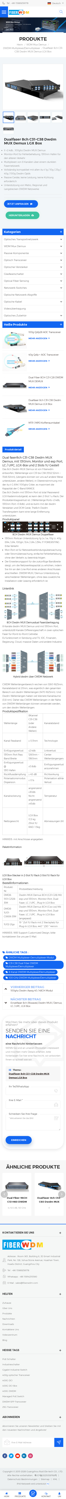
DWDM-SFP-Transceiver (14, 1401)
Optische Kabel (13, 301)
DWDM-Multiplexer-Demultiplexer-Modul (31, 957)
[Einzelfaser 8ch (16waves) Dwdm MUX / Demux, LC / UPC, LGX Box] (53, 1185)
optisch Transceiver (15, 260)
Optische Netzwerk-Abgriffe (20, 294)
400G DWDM (9, 1391)
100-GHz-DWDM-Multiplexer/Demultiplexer (32, 977)
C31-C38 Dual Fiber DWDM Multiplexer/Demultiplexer (22, 965)
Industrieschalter (11, 1364)
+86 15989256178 (20, 1270)
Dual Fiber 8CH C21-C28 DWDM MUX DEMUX (46, 379)
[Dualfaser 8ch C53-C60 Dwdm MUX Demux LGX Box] (21, 1185)
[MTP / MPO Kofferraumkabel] (14, 430)
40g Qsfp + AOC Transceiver (44, 354)
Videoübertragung (15, 308)
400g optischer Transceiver (16, 1375)
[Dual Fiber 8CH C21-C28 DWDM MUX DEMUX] (14, 385)
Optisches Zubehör (15, 315)
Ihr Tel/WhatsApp (19, 1086)
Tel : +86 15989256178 (17, 3)
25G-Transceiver (10, 1407)
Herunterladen (19, 215)
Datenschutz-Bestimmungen (22, 1479)
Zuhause (6, 1303)
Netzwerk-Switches (15, 287)
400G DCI (7, 1380)
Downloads (8, 1324)
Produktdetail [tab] (13, 449)
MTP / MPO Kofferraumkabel (44, 422)
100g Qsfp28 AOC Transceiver (45, 332)
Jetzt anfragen (18, 203)
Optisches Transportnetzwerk (21, 239)
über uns (7, 1308)
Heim (20, 44)
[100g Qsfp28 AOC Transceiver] (14, 339)
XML (55, 1479)
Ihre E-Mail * (16, 1100)
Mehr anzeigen (38, 338)
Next (61, 1194)
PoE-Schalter (9, 1359)
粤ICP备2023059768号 (45, 1475)
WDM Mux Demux (36, 44)
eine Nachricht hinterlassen (33, 1493)
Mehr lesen (21, 1214)
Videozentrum (9, 1334)
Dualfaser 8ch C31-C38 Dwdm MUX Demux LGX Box (45, 402)
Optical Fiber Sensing (16, 280)
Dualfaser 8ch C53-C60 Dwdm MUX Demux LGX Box (21, 1200)
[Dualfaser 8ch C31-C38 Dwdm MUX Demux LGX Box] (14, 407)
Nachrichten (8, 1319)
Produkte (7, 1313)
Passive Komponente (16, 253)
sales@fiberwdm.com (27, 1283)
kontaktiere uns (10, 1329)
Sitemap (45, 1479)
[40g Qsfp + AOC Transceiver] (14, 362)
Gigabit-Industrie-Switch (14, 1369)
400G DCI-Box (9, 1385)
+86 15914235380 (28, 1276)
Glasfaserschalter (14, 273)
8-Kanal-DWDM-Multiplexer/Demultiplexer (32, 972)
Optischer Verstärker (16, 267)
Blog (4, 1340)
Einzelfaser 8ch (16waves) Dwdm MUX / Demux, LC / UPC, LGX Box (53, 1200)
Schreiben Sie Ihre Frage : (23, 1113)
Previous (4, 1194)
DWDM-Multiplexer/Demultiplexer (21, 48)
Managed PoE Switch (13, 1396)
